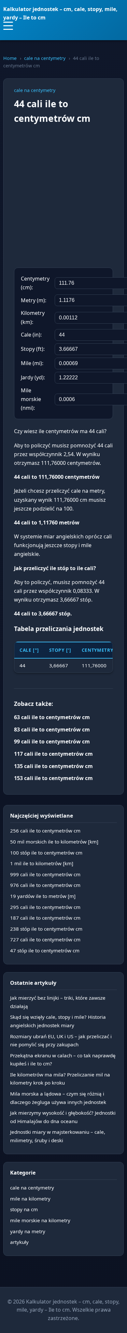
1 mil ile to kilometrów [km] (41, 863)
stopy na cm (24, 1209)
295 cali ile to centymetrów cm (45, 907)
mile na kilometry (30, 1198)
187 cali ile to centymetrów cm (45, 917)
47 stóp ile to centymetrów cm (44, 950)
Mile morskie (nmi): (31, 399)
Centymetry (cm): (35, 283)
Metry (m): (33, 300)
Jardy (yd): (33, 377)
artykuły (19, 1242)
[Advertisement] (63, 196)
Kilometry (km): (33, 317)
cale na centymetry (44, 58)
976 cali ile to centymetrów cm (45, 885)
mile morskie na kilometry (40, 1220)
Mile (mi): (32, 363)
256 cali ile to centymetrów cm (45, 830)
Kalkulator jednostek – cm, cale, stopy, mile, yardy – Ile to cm (60, 13)
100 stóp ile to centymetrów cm (46, 852)
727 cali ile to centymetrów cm (45, 939)
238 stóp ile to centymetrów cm (46, 928)
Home (10, 58)
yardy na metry (27, 1231)
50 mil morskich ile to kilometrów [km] (54, 841)
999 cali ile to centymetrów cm (45, 874)
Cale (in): (31, 334)
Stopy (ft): (33, 348)
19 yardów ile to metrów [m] (43, 896)
